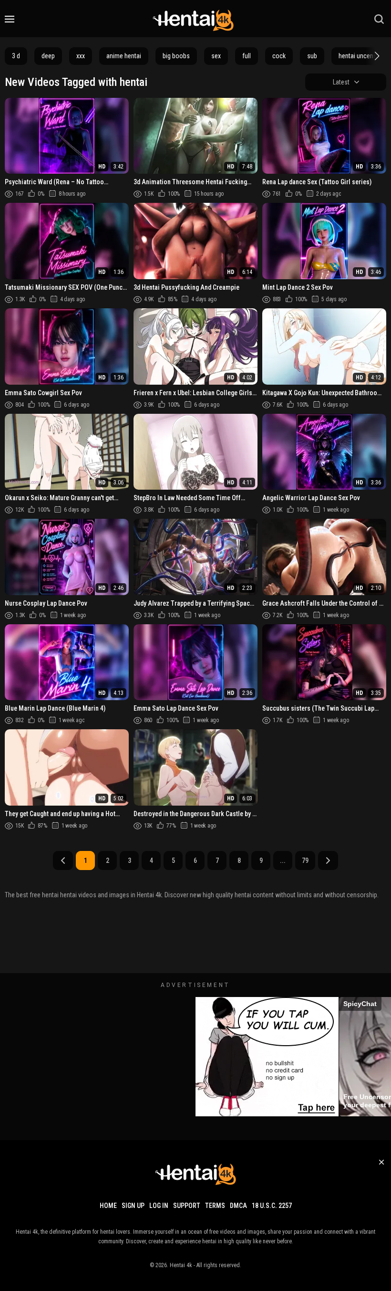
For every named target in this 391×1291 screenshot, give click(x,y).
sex (216, 56)
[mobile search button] (379, 19)
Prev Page (63, 860)
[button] (375, 55)
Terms (215, 1205)
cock (279, 56)
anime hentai (123, 56)
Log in (158, 1205)
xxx (80, 56)
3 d (16, 56)
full (246, 56)
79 (305, 860)
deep (48, 56)
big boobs (176, 56)
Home (108, 1205)
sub (312, 56)
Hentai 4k (181, 1265)
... (283, 860)
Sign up (133, 1205)
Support (186, 1205)
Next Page (328, 860)
